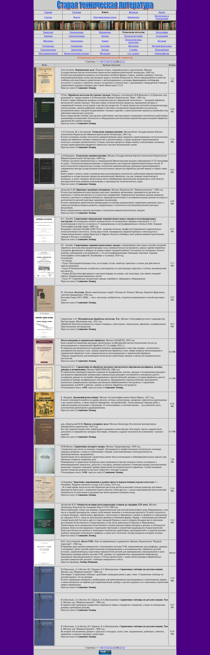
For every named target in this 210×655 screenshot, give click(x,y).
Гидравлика (48, 46)
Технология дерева (133, 36)
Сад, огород (133, 53)
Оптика (105, 49)
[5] (111, 61)
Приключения (162, 49)
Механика (48, 41)
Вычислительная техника (76, 53)
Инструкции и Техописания (162, 17)
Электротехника (77, 36)
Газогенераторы (48, 49)
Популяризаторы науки (105, 17)
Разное (162, 12)
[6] (108, 61)
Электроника (76, 41)
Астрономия (162, 36)
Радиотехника (76, 32)
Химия (105, 41)
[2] (120, 61)
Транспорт (48, 32)
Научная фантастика (162, 46)
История (162, 41)
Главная (48, 12)
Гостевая (76, 12)
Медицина (105, 53)
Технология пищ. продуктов (133, 40)
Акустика (105, 46)
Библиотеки (133, 17)
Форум (76, 17)
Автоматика (77, 46)
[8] (101, 61)
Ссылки (48, 17)
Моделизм (133, 46)
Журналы (133, 12)
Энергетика (76, 49)
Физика (105, 36)
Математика (105, 32)
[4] (114, 61)
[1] (123, 61)
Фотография (162, 32)
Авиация (48, 36)
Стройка (133, 49)
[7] (104, 61)
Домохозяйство (161, 53)
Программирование (48, 53)
